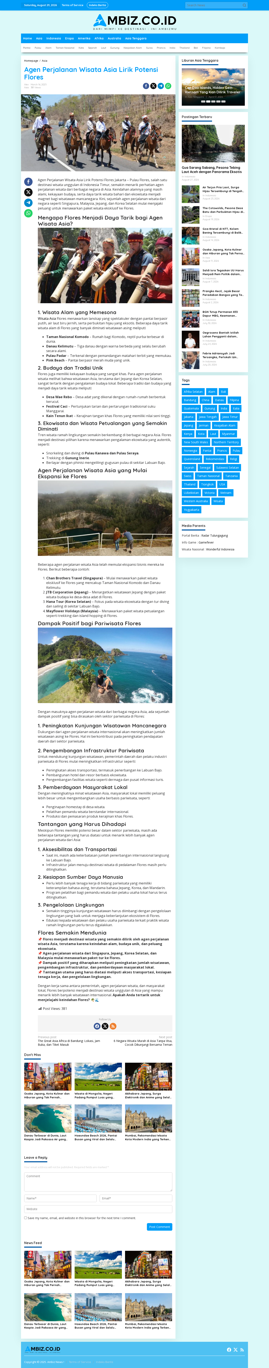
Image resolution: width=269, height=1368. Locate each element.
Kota (201, 434)
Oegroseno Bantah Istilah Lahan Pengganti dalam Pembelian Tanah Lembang (221, 334)
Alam (211, 392)
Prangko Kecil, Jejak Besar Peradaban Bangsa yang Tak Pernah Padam (223, 293)
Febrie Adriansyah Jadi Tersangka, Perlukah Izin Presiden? (219, 355)
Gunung (209, 408)
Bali (223, 392)
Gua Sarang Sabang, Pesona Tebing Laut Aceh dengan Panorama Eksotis (212, 169)
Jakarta (188, 417)
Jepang (188, 425)
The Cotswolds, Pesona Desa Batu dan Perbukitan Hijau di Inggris (223, 210)
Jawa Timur (230, 417)
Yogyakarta (191, 510)
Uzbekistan (191, 493)
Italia (236, 408)
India (224, 408)
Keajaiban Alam (224, 425)
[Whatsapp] (168, 86)
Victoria (209, 493)
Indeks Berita (104, 1362)
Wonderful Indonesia (220, 549)
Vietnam (225, 493)
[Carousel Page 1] (203, 101)
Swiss (187, 476)
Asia (26, 87)
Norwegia (190, 451)
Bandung (190, 400)
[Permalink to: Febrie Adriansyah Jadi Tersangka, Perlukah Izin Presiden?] (190, 360)
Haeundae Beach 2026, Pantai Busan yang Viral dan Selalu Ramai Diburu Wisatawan (96, 1137)
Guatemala (191, 408)
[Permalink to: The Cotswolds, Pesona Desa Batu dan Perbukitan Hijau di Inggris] (190, 214)
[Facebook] (97, 1026)
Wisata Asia (47, 318)
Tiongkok (207, 484)
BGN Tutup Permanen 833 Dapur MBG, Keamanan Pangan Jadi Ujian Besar (220, 313)
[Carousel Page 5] (223, 101)
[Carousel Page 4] (218, 101)
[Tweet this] (153, 86)
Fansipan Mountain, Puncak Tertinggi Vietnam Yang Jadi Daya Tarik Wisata (213, 90)
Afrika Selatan (193, 392)
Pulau (236, 451)
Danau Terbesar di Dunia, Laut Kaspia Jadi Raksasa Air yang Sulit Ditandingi (45, 1137)
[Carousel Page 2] (208, 101)
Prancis (222, 451)
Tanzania (231, 476)
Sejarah (189, 467)
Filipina (234, 400)
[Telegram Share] (161, 86)
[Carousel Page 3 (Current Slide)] (213, 101)
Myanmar (228, 434)
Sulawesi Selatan (227, 467)
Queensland (192, 459)
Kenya (188, 434)
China (205, 400)
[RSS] (113, 1026)
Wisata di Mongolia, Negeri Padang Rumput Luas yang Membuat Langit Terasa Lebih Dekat (95, 1095)
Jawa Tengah (208, 417)
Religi (233, 459)
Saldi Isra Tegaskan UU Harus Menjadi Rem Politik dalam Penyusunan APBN (223, 272)
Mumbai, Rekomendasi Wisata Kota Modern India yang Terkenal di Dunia (148, 1137)
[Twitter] (105, 1026)
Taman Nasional (208, 476)
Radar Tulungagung (214, 535)
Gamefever (206, 542)
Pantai (207, 451)
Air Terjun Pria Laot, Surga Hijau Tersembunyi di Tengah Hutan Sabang (222, 189)
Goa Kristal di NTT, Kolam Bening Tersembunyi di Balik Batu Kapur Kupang (222, 230)
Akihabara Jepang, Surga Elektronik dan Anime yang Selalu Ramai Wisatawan (148, 1095)
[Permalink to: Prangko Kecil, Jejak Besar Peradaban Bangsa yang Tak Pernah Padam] (190, 297)
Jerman (203, 425)
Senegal (205, 467)
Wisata (218, 501)
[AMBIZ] (134, 22)
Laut (213, 434)
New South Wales (196, 442)
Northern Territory (226, 442)
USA (222, 484)
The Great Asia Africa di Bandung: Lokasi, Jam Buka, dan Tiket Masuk (69, 1041)
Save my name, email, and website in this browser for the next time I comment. (82, 1218)
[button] (244, 5)
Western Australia (196, 501)
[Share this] (146, 86)
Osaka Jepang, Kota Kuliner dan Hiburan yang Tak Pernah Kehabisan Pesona (47, 1095)
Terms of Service (80, 1362)
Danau (219, 400)
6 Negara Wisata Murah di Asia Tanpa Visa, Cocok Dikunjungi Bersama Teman (143, 1041)
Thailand (189, 484)
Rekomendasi (215, 459)
